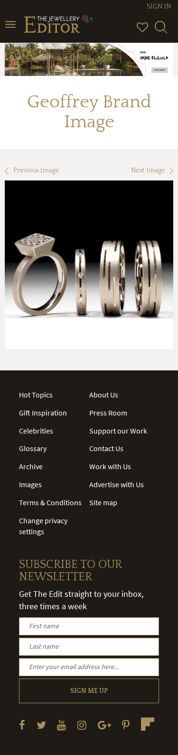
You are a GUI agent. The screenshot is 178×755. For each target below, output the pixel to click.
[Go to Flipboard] (147, 724)
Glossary (33, 448)
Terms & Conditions (50, 502)
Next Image (148, 170)
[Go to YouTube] (61, 724)
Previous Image (36, 170)
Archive (31, 466)
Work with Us (110, 466)
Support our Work (118, 430)
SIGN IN (159, 6)
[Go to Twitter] (41, 724)
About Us (103, 394)
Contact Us (106, 448)
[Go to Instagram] (81, 724)
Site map (103, 502)
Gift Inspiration (43, 412)
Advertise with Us (116, 484)
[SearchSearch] (161, 31)
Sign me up (89, 691)
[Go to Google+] (104, 724)
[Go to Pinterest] (126, 724)
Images (30, 484)
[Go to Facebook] (22, 724)
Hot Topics (36, 394)
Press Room (108, 412)
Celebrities (36, 430)
